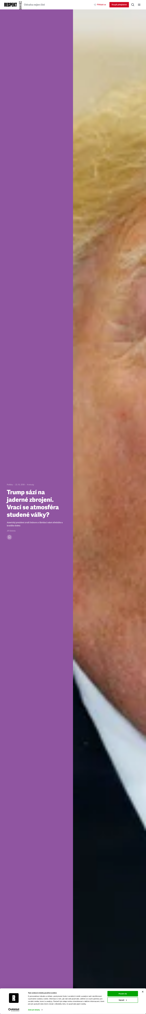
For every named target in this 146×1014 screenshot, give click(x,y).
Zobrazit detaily (34, 1010)
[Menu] (139, 4)
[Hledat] (132, 4)
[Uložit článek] (9, 537)
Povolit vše (123, 994)
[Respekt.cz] (10, 5)
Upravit (121, 1000)
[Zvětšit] (109, 511)
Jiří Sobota (11, 531)
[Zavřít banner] (142, 991)
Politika (10, 485)
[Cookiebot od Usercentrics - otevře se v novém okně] (13, 1009)
